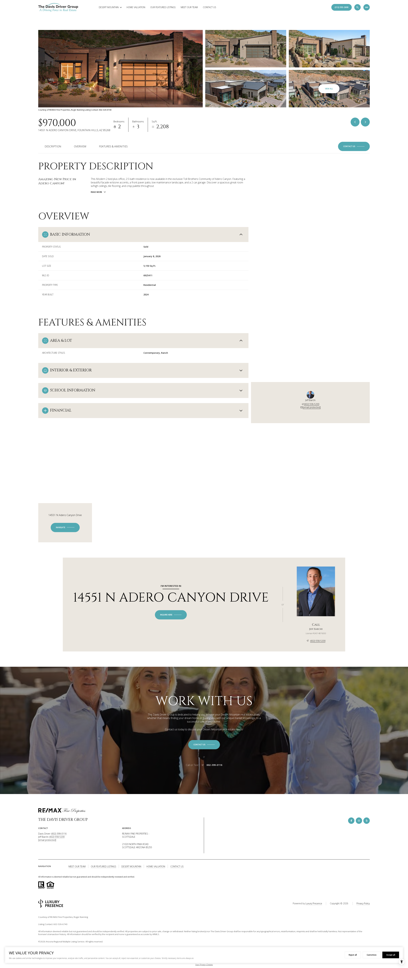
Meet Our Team (189, 7)
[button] (354, 146)
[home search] (357, 7)
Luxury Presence (314, 903)
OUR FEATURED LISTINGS (163, 7)
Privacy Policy (363, 903)
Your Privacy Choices (204, 964)
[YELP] (366, 820)
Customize (371, 955)
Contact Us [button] (177, 866)
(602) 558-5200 (311, 404)
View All (329, 88)
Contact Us (209, 7)
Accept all (390, 955)
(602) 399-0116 (58, 833)
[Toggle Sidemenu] (366, 7)
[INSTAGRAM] (359, 820)
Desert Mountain (131, 866)
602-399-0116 (214, 765)
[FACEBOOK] (351, 820)
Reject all (353, 955)
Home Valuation (136, 7)
